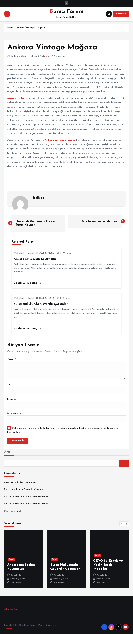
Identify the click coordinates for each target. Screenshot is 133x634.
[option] (23, 559)
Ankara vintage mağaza (60, 140)
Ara (7, 451)
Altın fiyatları (11, 609)
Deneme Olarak (12, 511)
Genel (24, 56)
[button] (121, 523)
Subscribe (121, 14)
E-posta (12, 399)
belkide (14, 56)
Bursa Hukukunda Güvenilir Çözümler (24, 489)
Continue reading (26, 283)
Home (9, 28)
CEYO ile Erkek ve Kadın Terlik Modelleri (26, 497)
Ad (9, 385)
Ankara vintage (17, 98)
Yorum (11, 359)
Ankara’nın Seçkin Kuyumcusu (20, 482)
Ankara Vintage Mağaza (30, 28)
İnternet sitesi (14, 414)
